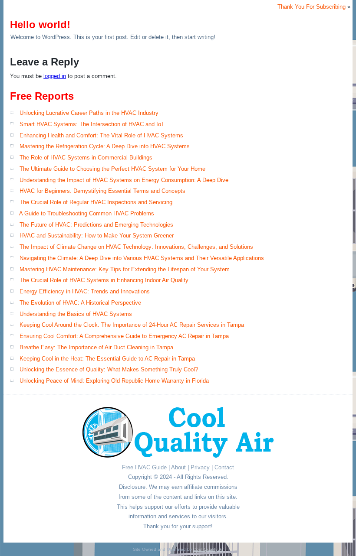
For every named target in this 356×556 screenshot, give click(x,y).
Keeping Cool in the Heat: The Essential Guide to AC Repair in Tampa (107, 358)
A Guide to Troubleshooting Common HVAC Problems (86, 213)
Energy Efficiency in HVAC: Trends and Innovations (85, 291)
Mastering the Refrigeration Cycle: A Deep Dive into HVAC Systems (105, 146)
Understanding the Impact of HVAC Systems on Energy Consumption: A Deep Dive (124, 180)
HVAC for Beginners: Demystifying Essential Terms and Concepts (102, 191)
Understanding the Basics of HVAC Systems (76, 314)
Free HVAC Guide (144, 467)
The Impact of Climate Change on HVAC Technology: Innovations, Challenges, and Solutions (136, 247)
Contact (224, 467)
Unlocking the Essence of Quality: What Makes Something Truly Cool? (109, 369)
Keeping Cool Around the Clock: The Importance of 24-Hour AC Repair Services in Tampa (132, 325)
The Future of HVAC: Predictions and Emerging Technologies (96, 224)
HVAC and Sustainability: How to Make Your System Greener (97, 235)
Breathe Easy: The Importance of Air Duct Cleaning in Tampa (96, 347)
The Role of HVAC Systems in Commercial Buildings (86, 157)
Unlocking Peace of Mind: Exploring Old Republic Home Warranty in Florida (114, 380)
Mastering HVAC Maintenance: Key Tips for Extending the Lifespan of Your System (125, 269)
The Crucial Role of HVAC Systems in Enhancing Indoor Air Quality (104, 280)
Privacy (200, 467)
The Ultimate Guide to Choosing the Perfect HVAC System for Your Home (112, 169)
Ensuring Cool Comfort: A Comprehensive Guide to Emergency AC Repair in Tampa (124, 336)
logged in (54, 76)
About (178, 467)
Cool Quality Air (208, 549)
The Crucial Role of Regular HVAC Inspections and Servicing (96, 202)
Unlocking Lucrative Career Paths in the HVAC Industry (89, 113)
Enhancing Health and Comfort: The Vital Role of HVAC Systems (101, 135)
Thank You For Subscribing (311, 6)
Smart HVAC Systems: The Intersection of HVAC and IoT (92, 124)
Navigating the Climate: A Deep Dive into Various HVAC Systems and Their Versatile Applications (142, 258)
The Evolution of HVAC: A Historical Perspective (80, 302)
